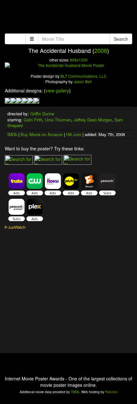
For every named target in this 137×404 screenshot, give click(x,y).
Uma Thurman (58, 120)
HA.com (73, 134)
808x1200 (79, 59)
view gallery (57, 90)
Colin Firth (33, 120)
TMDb (75, 392)
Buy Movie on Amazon (42, 134)
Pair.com (111, 392)
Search (121, 39)
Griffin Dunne (42, 114)
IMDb (12, 134)
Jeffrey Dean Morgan (93, 120)
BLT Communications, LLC (84, 76)
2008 (100, 50)
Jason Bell (83, 81)
